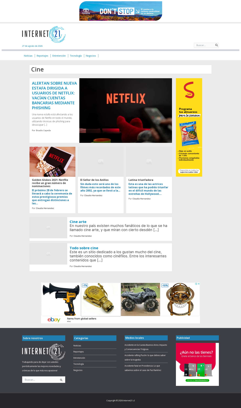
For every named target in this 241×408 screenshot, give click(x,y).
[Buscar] (217, 45)
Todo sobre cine (84, 247)
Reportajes (78, 351)
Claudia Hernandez (45, 208)
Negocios (77, 370)
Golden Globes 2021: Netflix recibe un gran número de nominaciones (50, 183)
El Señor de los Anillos (94, 180)
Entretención (79, 358)
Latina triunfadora (141, 180)
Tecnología (78, 364)
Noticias (77, 345)
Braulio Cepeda (43, 130)
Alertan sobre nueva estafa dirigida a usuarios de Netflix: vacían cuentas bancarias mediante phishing (54, 95)
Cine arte (78, 221)
